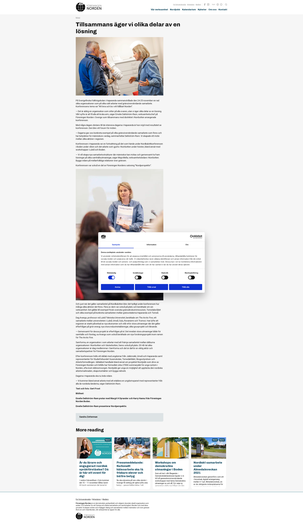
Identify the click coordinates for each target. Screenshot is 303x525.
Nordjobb (175, 9)
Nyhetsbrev (190, 4)
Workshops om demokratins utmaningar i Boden (169, 466)
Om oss (212, 9)
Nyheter (202, 9)
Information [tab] (151, 245)
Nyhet (78, 18)
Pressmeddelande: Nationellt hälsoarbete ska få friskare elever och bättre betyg (130, 469)
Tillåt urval (151, 287)
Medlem (198, 4)
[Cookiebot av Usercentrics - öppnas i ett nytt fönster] (191, 237)
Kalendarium (189, 9)
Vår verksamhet (159, 9)
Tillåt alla (185, 287)
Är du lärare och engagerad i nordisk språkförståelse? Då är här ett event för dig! (94, 469)
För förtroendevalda (179, 4)
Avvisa (117, 287)
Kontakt (222, 9)
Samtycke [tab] (116, 245)
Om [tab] (186, 245)
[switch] (138, 277)
